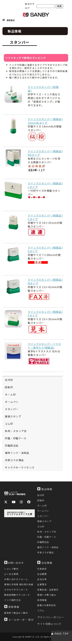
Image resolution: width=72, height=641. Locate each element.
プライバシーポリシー (50, 617)
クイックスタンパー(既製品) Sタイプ (45, 249)
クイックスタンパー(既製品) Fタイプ (45, 313)
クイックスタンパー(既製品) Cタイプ (45, 217)
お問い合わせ (16, 562)
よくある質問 (11, 573)
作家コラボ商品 (14, 460)
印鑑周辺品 (12, 445)
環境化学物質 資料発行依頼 (18, 584)
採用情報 (42, 599)
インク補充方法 (12, 599)
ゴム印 (9, 423)
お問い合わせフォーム (16, 579)
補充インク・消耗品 (17, 453)
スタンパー (12, 409)
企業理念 (42, 584)
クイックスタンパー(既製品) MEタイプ (45, 153)
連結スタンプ (13, 416)
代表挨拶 (42, 568)
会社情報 (46, 562)
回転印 (9, 387)
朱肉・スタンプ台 (16, 431)
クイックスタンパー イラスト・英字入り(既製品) (44, 345)
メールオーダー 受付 (21, 619)
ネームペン (12, 401)
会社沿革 (42, 579)
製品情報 (46, 489)
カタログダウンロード (16, 589)
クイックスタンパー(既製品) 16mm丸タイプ (45, 120)
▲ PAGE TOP (60, 633)
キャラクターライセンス (20, 467)
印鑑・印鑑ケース (15, 438)
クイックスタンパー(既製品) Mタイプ (45, 281)
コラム (40, 610)
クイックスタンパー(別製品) (43, 88)
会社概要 (42, 573)
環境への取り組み (46, 594)
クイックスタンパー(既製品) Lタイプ (45, 185)
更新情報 (13, 607)
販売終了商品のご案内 (16, 612)
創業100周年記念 (46, 605)
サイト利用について (49, 624)
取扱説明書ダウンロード (17, 594)
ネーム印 (10, 394)
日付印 (9, 380)
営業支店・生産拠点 (48, 589)
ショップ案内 (11, 568)
